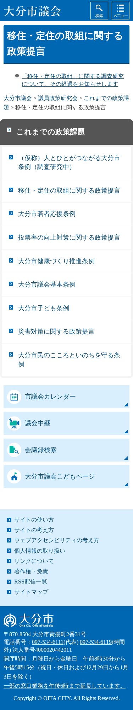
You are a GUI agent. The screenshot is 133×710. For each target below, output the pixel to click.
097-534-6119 (96, 642)
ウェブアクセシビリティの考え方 (56, 540)
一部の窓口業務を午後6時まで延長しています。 (65, 686)
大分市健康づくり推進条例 (56, 261)
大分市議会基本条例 (47, 284)
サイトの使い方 (34, 520)
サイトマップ (31, 592)
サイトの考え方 (34, 530)
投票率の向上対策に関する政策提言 (69, 237)
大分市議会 (18, 98)
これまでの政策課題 (50, 132)
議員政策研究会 (58, 98)
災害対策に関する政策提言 (56, 331)
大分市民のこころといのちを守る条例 (69, 360)
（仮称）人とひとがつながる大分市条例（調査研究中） (69, 162)
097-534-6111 (47, 642)
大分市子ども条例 (43, 308)
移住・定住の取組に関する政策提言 (69, 190)
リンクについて (34, 561)
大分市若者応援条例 (47, 213)
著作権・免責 (31, 571)
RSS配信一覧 (30, 582)
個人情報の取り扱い (39, 551)
